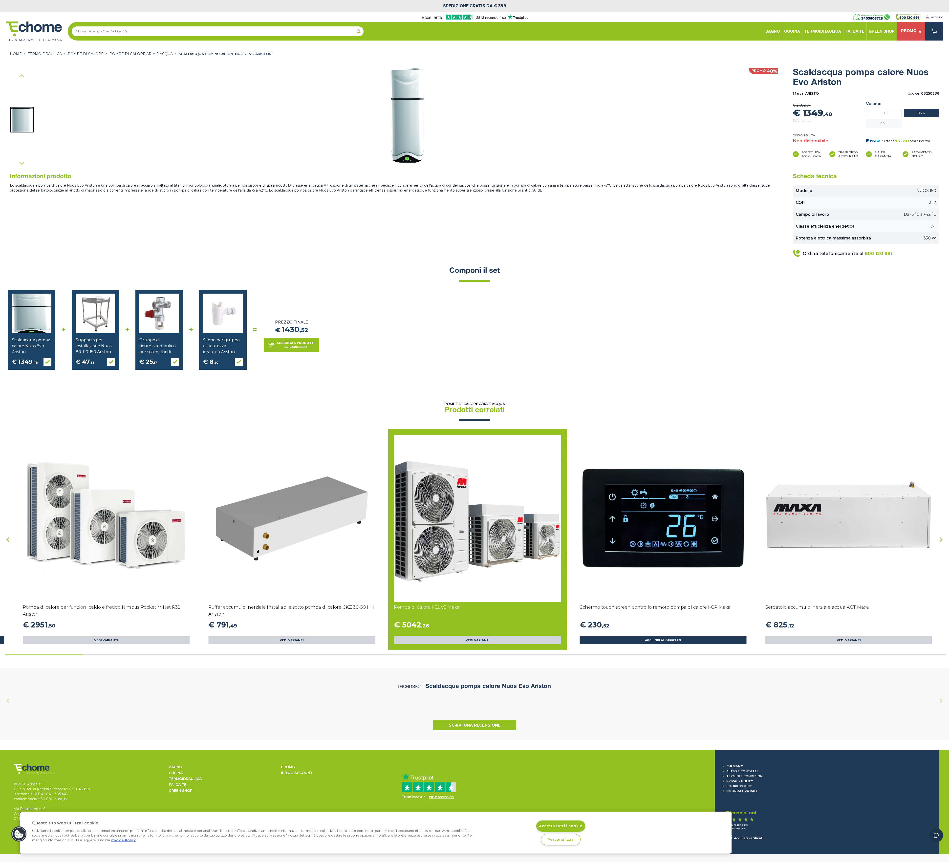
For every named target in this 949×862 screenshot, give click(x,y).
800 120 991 (878, 253)
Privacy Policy (738, 781)
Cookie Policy (737, 786)
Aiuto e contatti (740, 771)
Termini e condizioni (743, 776)
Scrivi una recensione (474, 725)
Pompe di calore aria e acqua (141, 54)
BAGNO (175, 767)
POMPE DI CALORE (86, 54)
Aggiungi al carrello (663, 640)
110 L (884, 113)
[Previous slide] (22, 76)
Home (16, 54)
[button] (22, 119)
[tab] (44, 654)
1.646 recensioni (737, 824)
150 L (921, 113)
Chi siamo (733, 766)
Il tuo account (297, 773)
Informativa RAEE (740, 791)
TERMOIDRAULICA (45, 54)
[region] (376, 833)
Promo (288, 767)
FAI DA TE (177, 784)
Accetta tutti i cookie (560, 826)
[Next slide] (22, 163)
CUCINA (176, 773)
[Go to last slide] (8, 540)
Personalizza (560, 839)
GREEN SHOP (181, 790)
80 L (884, 123)
